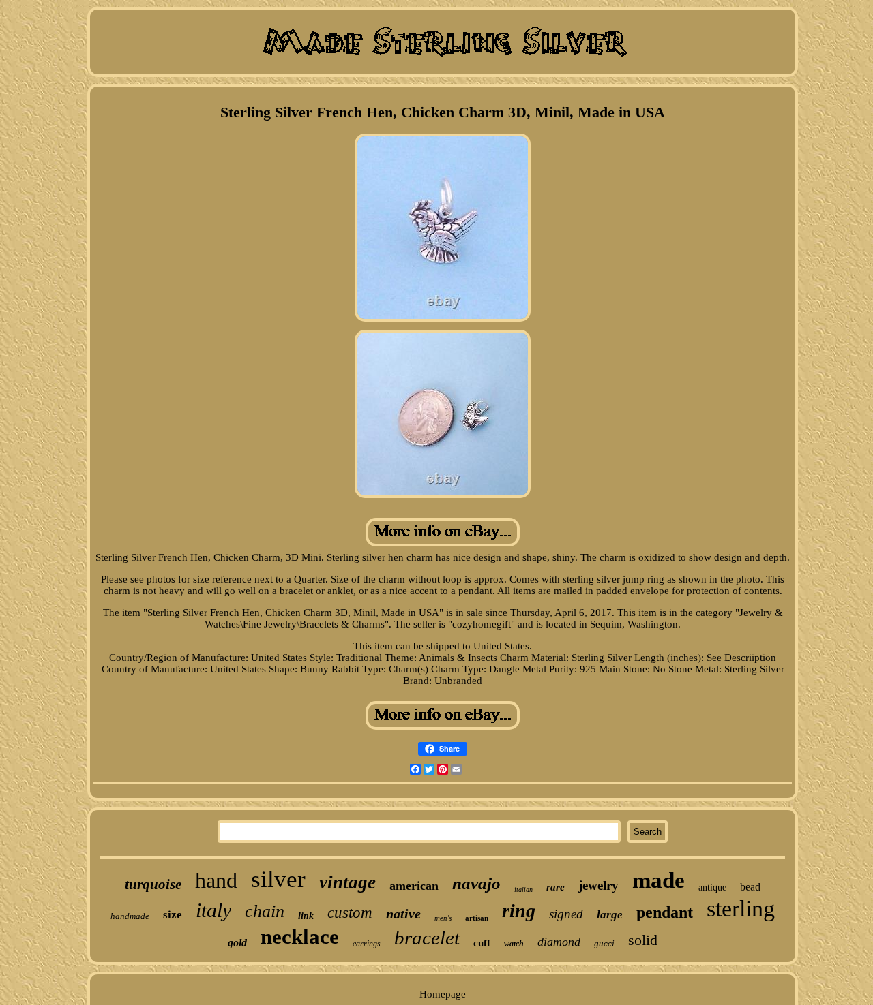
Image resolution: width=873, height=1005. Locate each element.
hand (216, 880)
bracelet (427, 937)
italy (213, 910)
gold (237, 942)
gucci (604, 943)
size (172, 914)
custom (349, 912)
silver (278, 879)
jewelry (598, 885)
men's (443, 918)
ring (518, 910)
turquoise (153, 884)
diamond (558, 941)
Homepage (442, 994)
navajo (476, 883)
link (306, 916)
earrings (367, 943)
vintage (347, 882)
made (658, 880)
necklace (300, 936)
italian (523, 889)
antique (712, 887)
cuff (481, 943)
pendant (664, 912)
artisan (476, 918)
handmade (129, 916)
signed (566, 914)
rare (555, 887)
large (610, 914)
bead (750, 887)
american (414, 886)
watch (514, 943)
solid (642, 939)
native (403, 913)
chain (264, 911)
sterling (741, 908)
